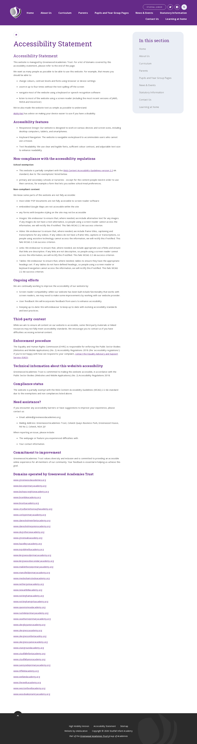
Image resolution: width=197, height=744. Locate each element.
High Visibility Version (79, 726)
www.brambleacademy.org (27, 497)
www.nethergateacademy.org (28, 584)
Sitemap (124, 726)
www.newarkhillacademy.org (27, 589)
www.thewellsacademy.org (27, 682)
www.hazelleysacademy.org (27, 543)
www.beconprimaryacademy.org (29, 485)
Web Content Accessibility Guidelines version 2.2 (88, 170)
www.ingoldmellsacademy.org (28, 549)
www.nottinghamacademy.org (28, 595)
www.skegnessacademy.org (27, 630)
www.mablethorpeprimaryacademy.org (33, 566)
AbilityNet (18, 113)
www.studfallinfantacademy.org (29, 653)
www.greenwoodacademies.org (29, 479)
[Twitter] (170, 7)
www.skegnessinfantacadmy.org (29, 636)
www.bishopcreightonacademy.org (31, 491)
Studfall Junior (154, 7)
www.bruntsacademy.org (26, 503)
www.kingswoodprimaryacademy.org (32, 555)
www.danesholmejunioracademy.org (31, 526)
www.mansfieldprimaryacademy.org (31, 572)
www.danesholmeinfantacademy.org (31, 520)
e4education (82, 731)
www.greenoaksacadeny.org (27, 537)
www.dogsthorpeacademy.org (29, 532)
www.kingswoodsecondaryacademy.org (33, 560)
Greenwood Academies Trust (94, 736)
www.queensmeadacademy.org (29, 607)
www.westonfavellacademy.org (29, 688)
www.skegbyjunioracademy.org (29, 624)
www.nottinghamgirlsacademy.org (30, 601)
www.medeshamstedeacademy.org (31, 578)
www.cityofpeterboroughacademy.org (32, 508)
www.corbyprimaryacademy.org (29, 514)
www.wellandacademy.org (26, 676)
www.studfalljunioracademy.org (29, 659)
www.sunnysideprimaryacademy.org (31, 665)
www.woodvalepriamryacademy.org (31, 694)
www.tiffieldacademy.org (26, 670)
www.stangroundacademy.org (28, 647)
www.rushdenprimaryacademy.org (31, 613)
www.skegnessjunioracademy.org (30, 641)
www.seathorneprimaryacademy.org (32, 618)
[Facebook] (177, 7)
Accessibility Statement (105, 726)
